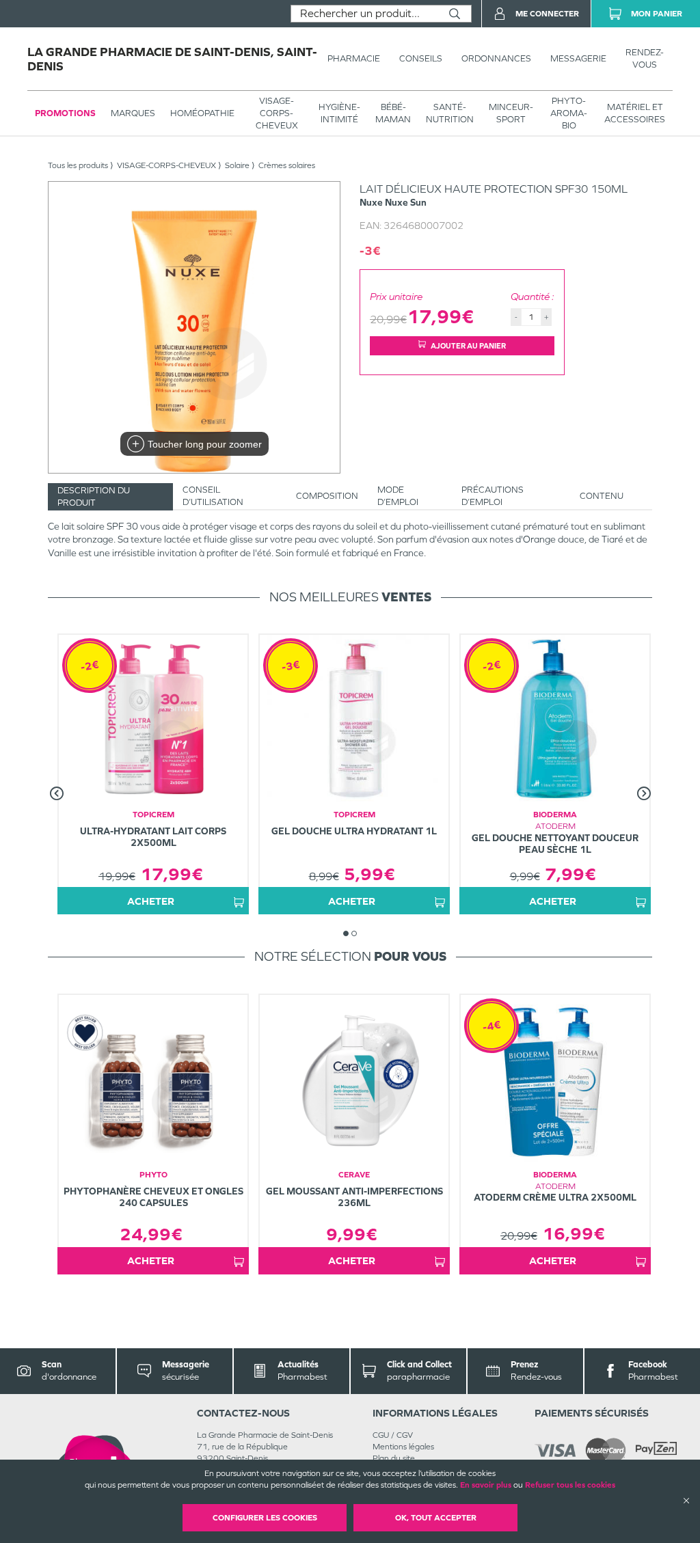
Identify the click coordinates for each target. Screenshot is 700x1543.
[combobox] (364, 14)
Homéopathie (202, 113)
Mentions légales (403, 1446)
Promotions (65, 113)
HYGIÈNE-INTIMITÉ (339, 113)
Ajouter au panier (468, 346)
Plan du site (394, 1458)
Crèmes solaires (286, 165)
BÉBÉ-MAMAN (393, 113)
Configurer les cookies (265, 1517)
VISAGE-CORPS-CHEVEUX (277, 113)
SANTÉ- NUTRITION (450, 113)
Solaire (237, 165)
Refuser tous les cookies (570, 1485)
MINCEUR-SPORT (511, 113)
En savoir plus (485, 1485)
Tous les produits (78, 165)
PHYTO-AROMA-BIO (568, 113)
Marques (133, 113)
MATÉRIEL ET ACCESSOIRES (634, 113)
